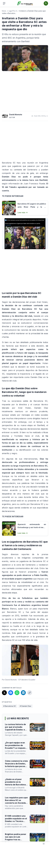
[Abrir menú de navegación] (4, 3)
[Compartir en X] (4, 692)
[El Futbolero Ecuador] (25, 3)
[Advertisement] (25, 91)
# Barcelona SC (9, 706)
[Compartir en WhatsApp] (17, 692)
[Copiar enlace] (29, 692)
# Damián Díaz (25, 706)
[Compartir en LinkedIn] (23, 692)
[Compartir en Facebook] (10, 692)
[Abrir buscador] (46, 3)
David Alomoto (15, 114)
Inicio (4, 11)
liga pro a (13, 11)
